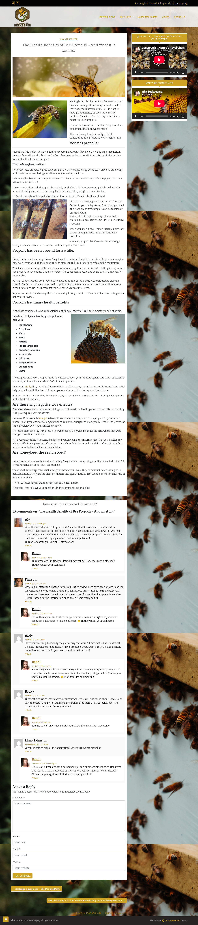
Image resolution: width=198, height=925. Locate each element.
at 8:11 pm (44, 764)
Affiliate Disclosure (87, 912)
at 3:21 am (36, 744)
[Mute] (178, 72)
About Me (179, 17)
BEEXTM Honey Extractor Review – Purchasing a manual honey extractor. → (86, 900)
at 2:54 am (35, 640)
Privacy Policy (115, 912)
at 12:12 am (42, 614)
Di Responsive (171, 920)
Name (16, 836)
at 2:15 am (34, 696)
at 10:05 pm (35, 524)
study (28, 386)
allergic (43, 418)
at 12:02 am (35, 584)
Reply (29, 545)
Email (16, 849)
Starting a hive (107, 17)
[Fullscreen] (183, 72)
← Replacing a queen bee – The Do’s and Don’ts (36, 888)
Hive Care (125, 17)
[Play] (135, 72)
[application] (159, 59)
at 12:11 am (42, 558)
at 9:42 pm (41, 722)
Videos (165, 17)
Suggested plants (147, 17)
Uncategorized (69, 39)
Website (17, 862)
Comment (18, 797)
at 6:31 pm (42, 666)
